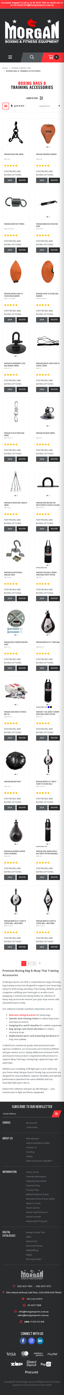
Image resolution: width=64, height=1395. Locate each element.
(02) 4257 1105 (24, 1286)
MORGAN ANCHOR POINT (12, 781)
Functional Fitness (34, 1246)
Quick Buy (19, 106)
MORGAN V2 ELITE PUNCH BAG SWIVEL (14, 434)
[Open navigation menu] (10, 57)
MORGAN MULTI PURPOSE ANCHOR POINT (16, 643)
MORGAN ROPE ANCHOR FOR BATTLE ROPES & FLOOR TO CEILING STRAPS (48, 505)
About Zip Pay (33, 1208)
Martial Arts (31, 1241)
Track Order (32, 1127)
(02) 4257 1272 (43, 1286)
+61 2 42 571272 (34, 1299)
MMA (28, 1237)
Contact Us (31, 1147)
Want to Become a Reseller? (39, 1161)
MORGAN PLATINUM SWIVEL (45, 433)
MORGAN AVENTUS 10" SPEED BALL (48, 642)
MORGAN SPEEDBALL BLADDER (46, 154)
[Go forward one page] (40, 963)
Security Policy (33, 1185)
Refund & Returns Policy (37, 1194)
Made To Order (33, 1203)
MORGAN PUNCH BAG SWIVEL (14, 154)
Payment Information (36, 1176)
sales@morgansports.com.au (33, 1315)
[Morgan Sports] (32, 30)
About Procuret (33, 1217)
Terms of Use (32, 1172)
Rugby (29, 1255)
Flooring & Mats (33, 1259)
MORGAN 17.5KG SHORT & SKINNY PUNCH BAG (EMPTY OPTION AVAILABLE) (47, 714)
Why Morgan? (32, 1138)
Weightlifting (32, 1250)
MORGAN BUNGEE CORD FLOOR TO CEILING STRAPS (47, 364)
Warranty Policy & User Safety (40, 1199)
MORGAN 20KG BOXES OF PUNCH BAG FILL (15, 713)
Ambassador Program (36, 1221)
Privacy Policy (32, 1190)
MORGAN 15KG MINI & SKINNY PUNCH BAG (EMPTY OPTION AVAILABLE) (46, 575)
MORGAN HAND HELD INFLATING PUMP (47, 225)
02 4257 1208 (34, 1305)
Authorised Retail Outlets (38, 1143)
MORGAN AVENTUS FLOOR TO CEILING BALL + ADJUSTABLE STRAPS (46, 923)
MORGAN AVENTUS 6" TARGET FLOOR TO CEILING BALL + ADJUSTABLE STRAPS (46, 784)
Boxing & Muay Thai (35, 1232)
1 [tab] (47, 147)
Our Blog (30, 1152)
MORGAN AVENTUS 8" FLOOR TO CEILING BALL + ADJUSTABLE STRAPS (15, 923)
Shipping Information (36, 1181)
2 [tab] (49, 147)
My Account (31, 1123)
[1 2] (48, 134)
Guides (29, 1156)
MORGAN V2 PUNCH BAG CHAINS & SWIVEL (15, 504)
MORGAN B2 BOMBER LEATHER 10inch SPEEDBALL (14, 852)
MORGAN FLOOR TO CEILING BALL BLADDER (47, 295)
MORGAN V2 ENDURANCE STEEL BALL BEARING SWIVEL (14, 364)
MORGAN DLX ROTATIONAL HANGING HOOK (13, 573)
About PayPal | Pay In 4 (37, 1212)
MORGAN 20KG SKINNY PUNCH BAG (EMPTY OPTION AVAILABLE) (47, 852)
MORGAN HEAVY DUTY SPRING (14, 224)
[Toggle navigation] (32, 57)
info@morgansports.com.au (34, 1312)
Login (10, 180)
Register (22, 180)
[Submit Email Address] (56, 1113)
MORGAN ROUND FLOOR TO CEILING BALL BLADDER (13, 295)
